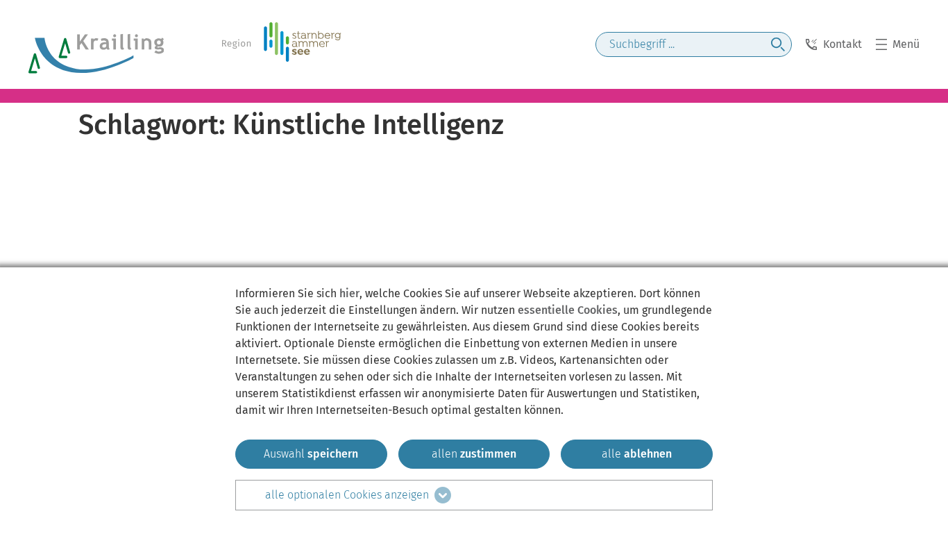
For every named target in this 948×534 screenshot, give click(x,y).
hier (349, 293)
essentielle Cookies (568, 310)
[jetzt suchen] (778, 44)
